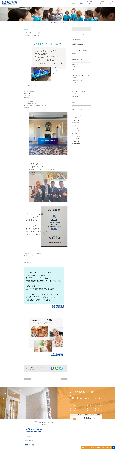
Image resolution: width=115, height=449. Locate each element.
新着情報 (55, 22)
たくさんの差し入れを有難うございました (81, 75)
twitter (61, 368)
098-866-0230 (88, 418)
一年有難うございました (77, 80)
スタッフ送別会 (75, 96)
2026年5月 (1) (78, 114)
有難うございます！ (76, 64)
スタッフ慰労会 (75, 86)
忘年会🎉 (74, 53)
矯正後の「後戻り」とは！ (77, 59)
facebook (52, 368)
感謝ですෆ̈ (74, 102)
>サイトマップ (28, 436)
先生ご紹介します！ (76, 69)
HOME (51, 22)
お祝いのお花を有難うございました (79, 91)
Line (56, 368)
